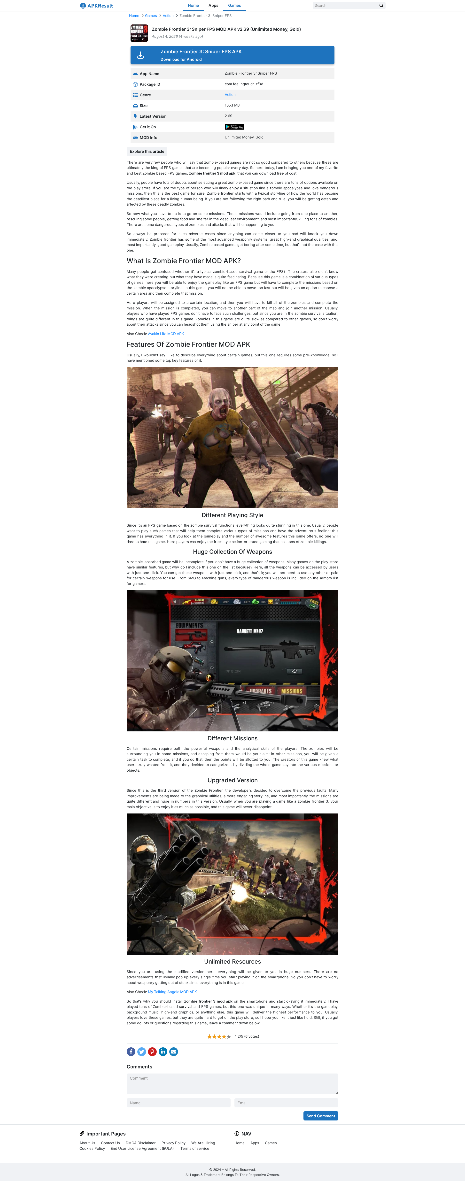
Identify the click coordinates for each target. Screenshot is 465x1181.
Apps (213, 5)
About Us (87, 1143)
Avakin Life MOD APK (166, 333)
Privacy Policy (174, 1143)
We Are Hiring (203, 1143)
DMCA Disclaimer (141, 1143)
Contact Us (110, 1143)
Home (193, 5)
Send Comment (321, 1115)
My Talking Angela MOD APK (172, 991)
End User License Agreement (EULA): (143, 1148)
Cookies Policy (92, 1148)
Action (168, 15)
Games (234, 5)
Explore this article (147, 151)
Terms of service (194, 1148)
